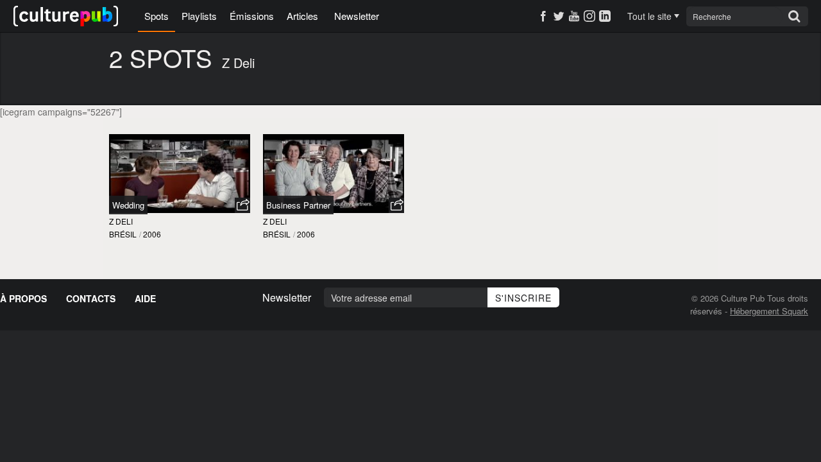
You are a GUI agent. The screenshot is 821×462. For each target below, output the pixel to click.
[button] (242, 205)
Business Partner (298, 205)
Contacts (90, 298)
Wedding (128, 205)
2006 (152, 233)
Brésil (123, 233)
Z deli (121, 221)
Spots (156, 15)
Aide (145, 298)
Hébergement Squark (769, 311)
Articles (302, 15)
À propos (23, 298)
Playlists (199, 15)
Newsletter (356, 15)
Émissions (252, 15)
